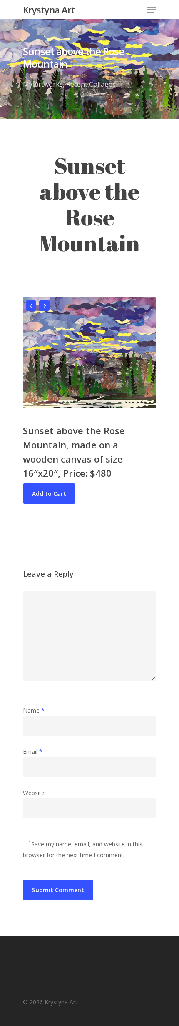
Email (32, 752)
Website (34, 793)
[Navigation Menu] (151, 9)
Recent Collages (91, 84)
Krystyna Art (49, 9)
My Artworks (43, 84)
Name (34, 710)
